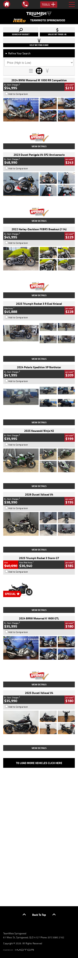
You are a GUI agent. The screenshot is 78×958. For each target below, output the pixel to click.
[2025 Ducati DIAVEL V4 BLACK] (39, 524)
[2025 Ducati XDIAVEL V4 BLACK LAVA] (39, 722)
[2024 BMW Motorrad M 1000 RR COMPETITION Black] (39, 109)
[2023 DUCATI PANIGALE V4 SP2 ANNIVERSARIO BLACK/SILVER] (39, 184)
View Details (39, 146)
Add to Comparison (18, 94)
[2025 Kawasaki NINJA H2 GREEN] (39, 460)
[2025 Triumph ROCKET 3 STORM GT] (39, 587)
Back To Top (39, 915)
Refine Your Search (18, 53)
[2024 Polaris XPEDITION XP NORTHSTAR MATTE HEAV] (39, 397)
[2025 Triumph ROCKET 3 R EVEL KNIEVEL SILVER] (39, 333)
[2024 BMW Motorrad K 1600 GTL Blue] (39, 648)
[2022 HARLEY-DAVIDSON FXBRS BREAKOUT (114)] (39, 259)
